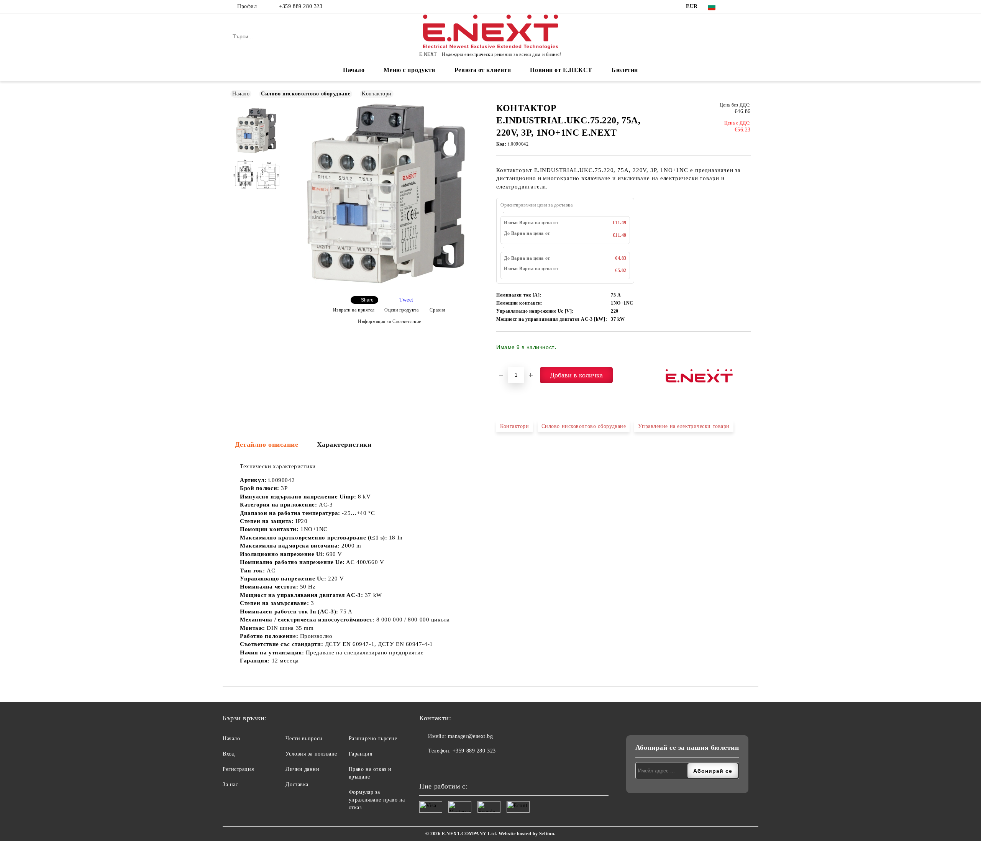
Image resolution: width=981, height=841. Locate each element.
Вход (229, 754)
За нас (230, 784)
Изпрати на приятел (354, 310)
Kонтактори (377, 94)
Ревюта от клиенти (482, 70)
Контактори (514, 426)
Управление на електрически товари (683, 426)
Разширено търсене (373, 738)
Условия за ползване (311, 754)
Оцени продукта (401, 310)
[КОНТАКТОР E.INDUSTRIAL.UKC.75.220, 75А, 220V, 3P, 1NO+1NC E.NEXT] (386, 284)
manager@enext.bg (470, 736)
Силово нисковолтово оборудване (305, 94)
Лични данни (302, 769)
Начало (353, 70)
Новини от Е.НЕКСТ (561, 70)
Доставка (296, 784)
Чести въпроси (303, 738)
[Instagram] (746, 6)
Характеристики (344, 444)
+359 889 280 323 (300, 6)
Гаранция (360, 754)
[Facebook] (735, 6)
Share (367, 300)
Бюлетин (625, 70)
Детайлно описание (267, 444)
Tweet (406, 300)
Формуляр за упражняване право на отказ (377, 799)
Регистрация (238, 769)
